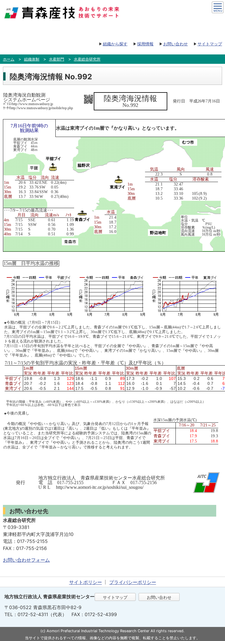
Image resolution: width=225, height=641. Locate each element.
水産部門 (56, 59)
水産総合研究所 (87, 59)
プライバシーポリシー (132, 582)
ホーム (8, 59)
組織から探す (115, 43)
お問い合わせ (175, 43)
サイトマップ (209, 43)
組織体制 (31, 59)
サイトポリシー (85, 582)
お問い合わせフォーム (26, 560)
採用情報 (145, 43)
